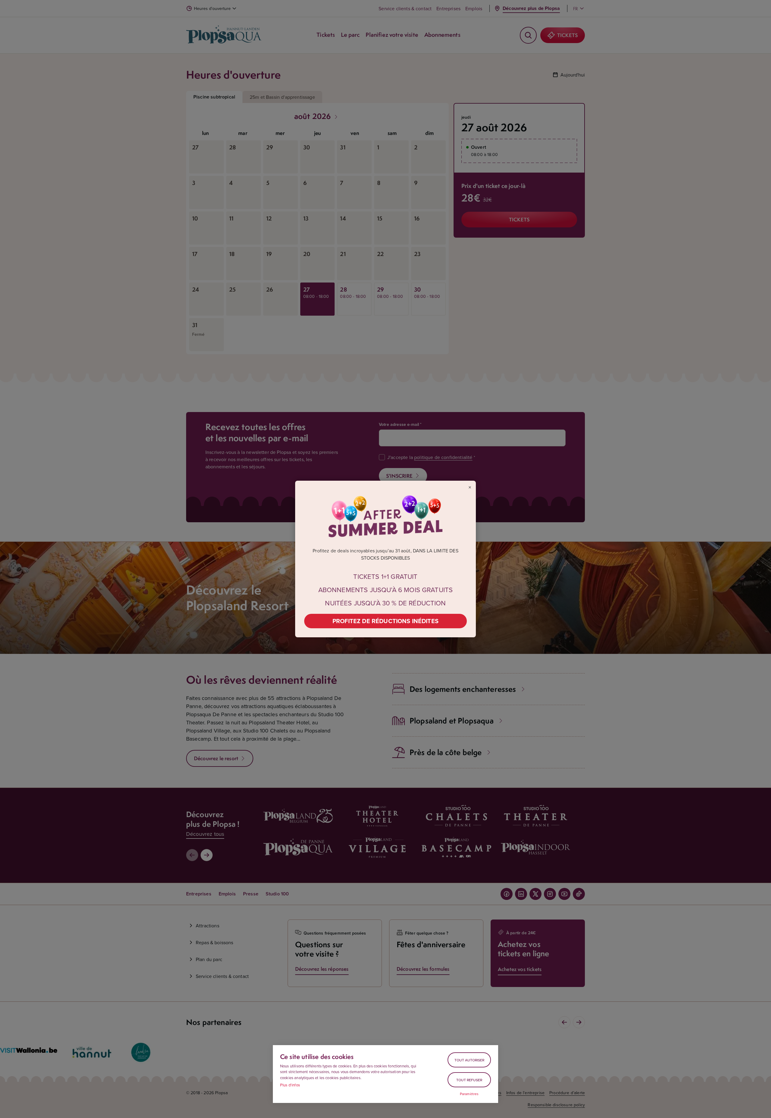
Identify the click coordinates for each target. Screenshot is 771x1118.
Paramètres (469, 1094)
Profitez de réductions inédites (385, 621)
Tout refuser (469, 1079)
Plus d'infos (290, 1085)
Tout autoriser (469, 1060)
